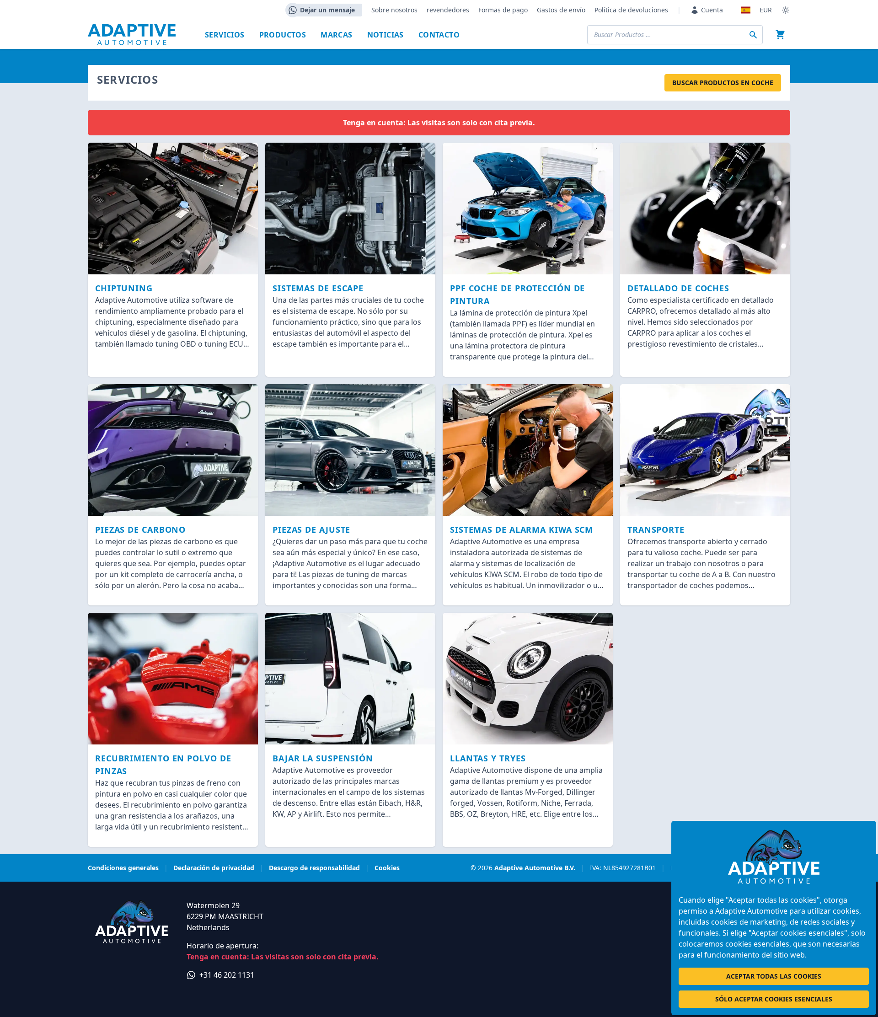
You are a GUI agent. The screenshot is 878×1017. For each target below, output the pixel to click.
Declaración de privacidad (213, 867)
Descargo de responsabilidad (314, 867)
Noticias (385, 35)
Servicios (225, 35)
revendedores (448, 9)
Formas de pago (503, 9)
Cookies (387, 867)
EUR (766, 9)
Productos (282, 35)
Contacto (439, 35)
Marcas (336, 35)
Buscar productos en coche (722, 82)
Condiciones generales (123, 867)
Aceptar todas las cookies (773, 976)
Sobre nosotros (394, 9)
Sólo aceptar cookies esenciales (773, 999)
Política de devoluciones (631, 9)
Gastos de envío (561, 9)
